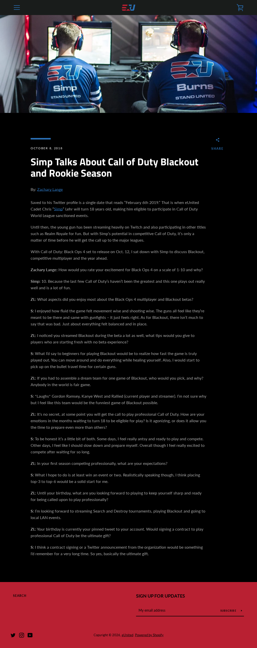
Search (19, 596)
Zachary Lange (50, 189)
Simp (58, 208)
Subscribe (228, 610)
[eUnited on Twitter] (13, 634)
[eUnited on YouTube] (30, 634)
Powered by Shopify (149, 635)
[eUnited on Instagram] (21, 634)
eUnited (127, 635)
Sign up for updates (160, 596)
